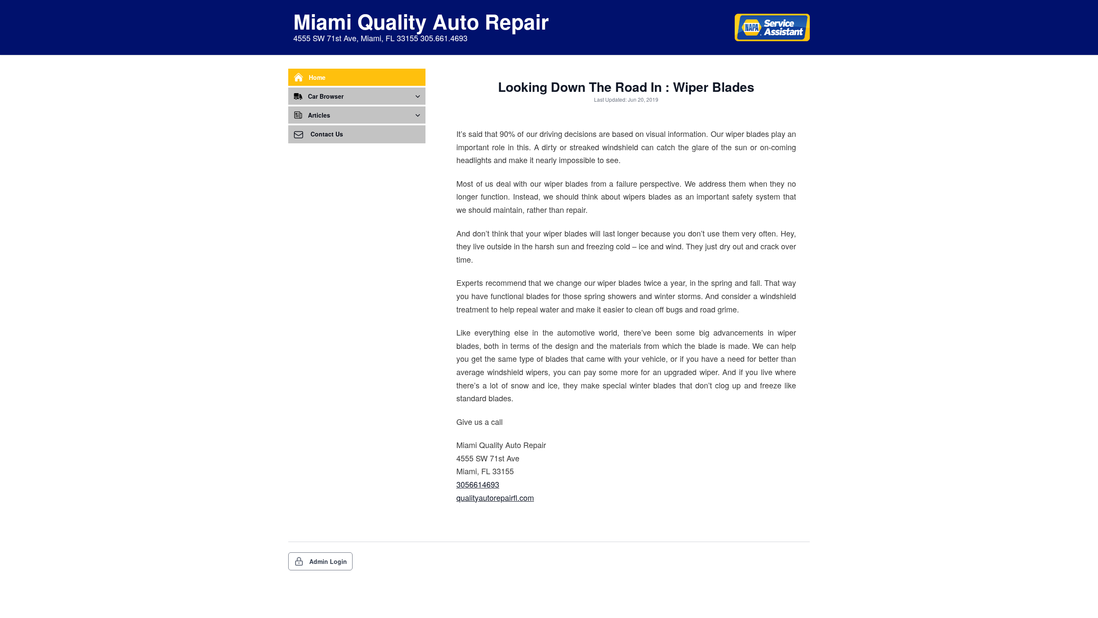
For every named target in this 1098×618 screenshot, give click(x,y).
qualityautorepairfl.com (495, 497)
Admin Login (328, 561)
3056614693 (477, 484)
